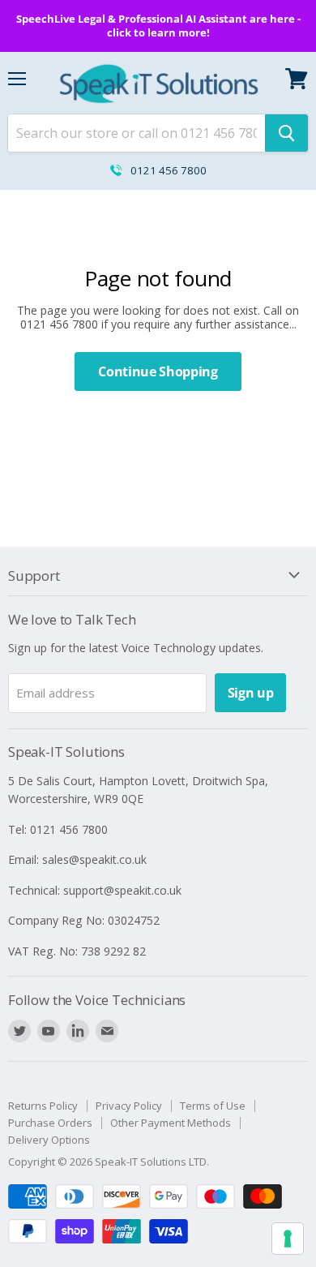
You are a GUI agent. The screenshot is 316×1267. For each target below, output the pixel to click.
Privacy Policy (129, 1105)
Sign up (251, 693)
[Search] (286, 133)
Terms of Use (213, 1105)
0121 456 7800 (168, 170)
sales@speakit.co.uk (94, 859)
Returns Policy (43, 1105)
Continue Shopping (158, 371)
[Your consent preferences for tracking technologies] (287, 1238)
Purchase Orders (50, 1122)
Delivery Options (49, 1139)
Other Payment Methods (170, 1122)
